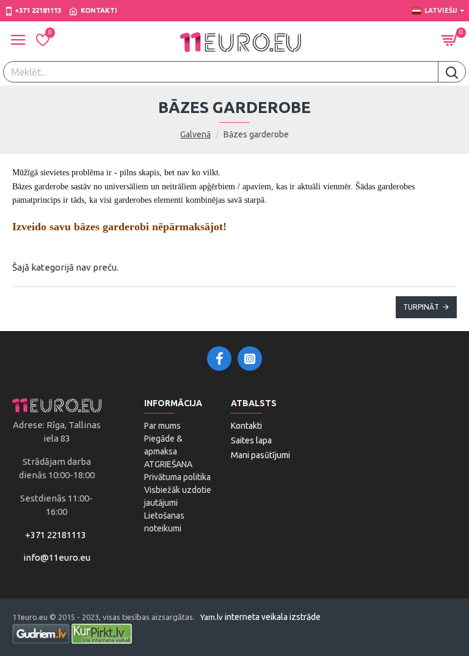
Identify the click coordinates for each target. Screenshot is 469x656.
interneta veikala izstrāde (273, 617)
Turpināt (421, 307)
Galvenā (195, 134)
